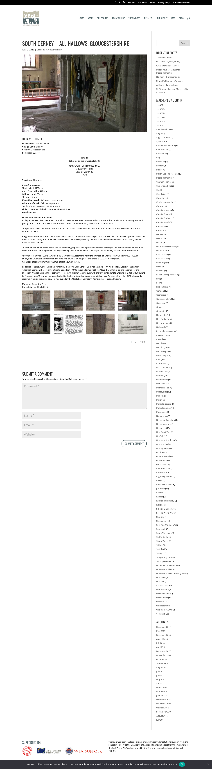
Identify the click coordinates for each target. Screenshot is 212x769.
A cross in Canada (164, 57)
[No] (208, 764)
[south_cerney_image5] (68, 310)
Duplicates (161, 250)
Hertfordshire (162, 323)
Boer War (160, 161)
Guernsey (160, 303)
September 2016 (163, 711)
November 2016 (163, 703)
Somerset (160, 529)
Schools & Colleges (165, 508)
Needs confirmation (165, 420)
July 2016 (160, 719)
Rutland (160, 504)
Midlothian (161, 395)
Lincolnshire (161, 371)
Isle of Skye (161, 347)
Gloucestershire (54, 49)
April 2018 (160, 647)
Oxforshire (161, 464)
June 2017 (160, 675)
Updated (160, 581)
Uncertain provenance (166, 565)
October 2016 (162, 707)
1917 (158, 117)
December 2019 (163, 627)
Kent (158, 359)
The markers (134, 18)
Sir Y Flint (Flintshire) (165, 525)
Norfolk (159, 436)
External (160, 270)
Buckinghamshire (164, 177)
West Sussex (162, 597)
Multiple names (163, 407)
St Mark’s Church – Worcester (169, 80)
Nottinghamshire (164, 448)
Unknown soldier (164, 569)
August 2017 (162, 667)
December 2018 (163, 635)
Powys (159, 480)
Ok (182, 764)
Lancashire (161, 363)
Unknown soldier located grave (170, 573)
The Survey (162, 18)
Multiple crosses (163, 403)
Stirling (159, 545)
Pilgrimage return (164, 476)
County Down (162, 214)
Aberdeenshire (163, 129)
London (160, 375)
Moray (159, 399)
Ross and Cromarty (165, 500)
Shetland (160, 516)
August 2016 (162, 715)
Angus (159, 133)
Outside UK (161, 460)
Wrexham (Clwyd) (164, 609)
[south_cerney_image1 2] (100, 310)
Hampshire (161, 315)
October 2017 (162, 659)
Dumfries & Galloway (166, 246)
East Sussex (161, 258)
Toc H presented (163, 561)
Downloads (142, 3)
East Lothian (162, 254)
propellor (160, 488)
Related (159, 492)
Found (159, 282)
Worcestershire (163, 605)
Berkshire (160, 153)
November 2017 (163, 655)
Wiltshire (160, 601)
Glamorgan (161, 294)
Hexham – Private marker (168, 76)
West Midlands (163, 593)
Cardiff (159, 189)
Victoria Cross (162, 585)
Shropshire (161, 520)
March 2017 (161, 687)
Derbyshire (161, 234)
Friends (131, 3)
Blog (181, 18)
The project (102, 18)
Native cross (162, 416)
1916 (158, 113)
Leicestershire (162, 367)
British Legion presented (167, 173)
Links (152, 3)
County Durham (163, 218)
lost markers (162, 379)
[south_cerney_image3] (36, 334)
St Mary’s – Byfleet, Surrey (168, 61)
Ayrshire (160, 141)
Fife (158, 278)
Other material (163, 456)
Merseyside (161, 391)
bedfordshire (162, 149)
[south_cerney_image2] (132, 310)
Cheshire (160, 198)
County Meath (163, 222)
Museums (160, 412)
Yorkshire (160, 613)
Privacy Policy (163, 3)
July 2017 (160, 671)
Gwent (159, 307)
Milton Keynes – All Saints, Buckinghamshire (168, 71)
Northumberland (164, 444)
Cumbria (160, 230)
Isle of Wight (162, 351)
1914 (158, 105)
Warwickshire (162, 589)
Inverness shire (163, 335)
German (160, 290)
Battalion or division (165, 145)
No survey (161, 428)
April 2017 (160, 683)
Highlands (161, 327)
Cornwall (160, 206)
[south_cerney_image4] (36, 310)
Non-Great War (163, 432)
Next (142, 341)
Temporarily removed (166, 557)
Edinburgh (161, 262)
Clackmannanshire (164, 202)
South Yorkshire (163, 533)
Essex (158, 266)
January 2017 (162, 695)
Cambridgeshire (163, 185)
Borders (160, 165)
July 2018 (160, 643)
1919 (158, 125)
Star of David (162, 541)
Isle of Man (161, 343)
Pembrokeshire (163, 468)
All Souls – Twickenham (167, 85)
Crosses (41, 49)
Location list (118, 18)
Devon (159, 238)
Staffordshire (162, 537)
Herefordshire (162, 319)
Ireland (159, 339)
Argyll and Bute (163, 137)
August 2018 (162, 639)
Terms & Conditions (181, 3)
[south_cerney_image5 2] (132, 334)
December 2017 (163, 651)
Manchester (161, 383)
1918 (158, 121)
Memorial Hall (162, 387)
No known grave (163, 424)
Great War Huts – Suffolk (167, 65)
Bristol (159, 169)
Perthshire (161, 472)
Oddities (160, 452)
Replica (159, 496)
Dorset (159, 242)
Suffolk (159, 549)
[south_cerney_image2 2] (100, 334)
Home (81, 18)
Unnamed (161, 577)
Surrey (159, 553)
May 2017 (160, 679)
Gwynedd (160, 311)
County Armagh (163, 210)
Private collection (164, 484)
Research (148, 18)
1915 (158, 109)
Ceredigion (161, 194)
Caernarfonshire (163, 181)
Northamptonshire (165, 440)
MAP (173, 18)
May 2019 (160, 631)
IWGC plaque (162, 355)
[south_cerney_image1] (68, 334)
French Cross (162, 286)
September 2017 (163, 663)
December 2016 (163, 699)
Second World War (164, 512)
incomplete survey (164, 331)
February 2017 (162, 691)
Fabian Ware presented (167, 274)
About (90, 18)
